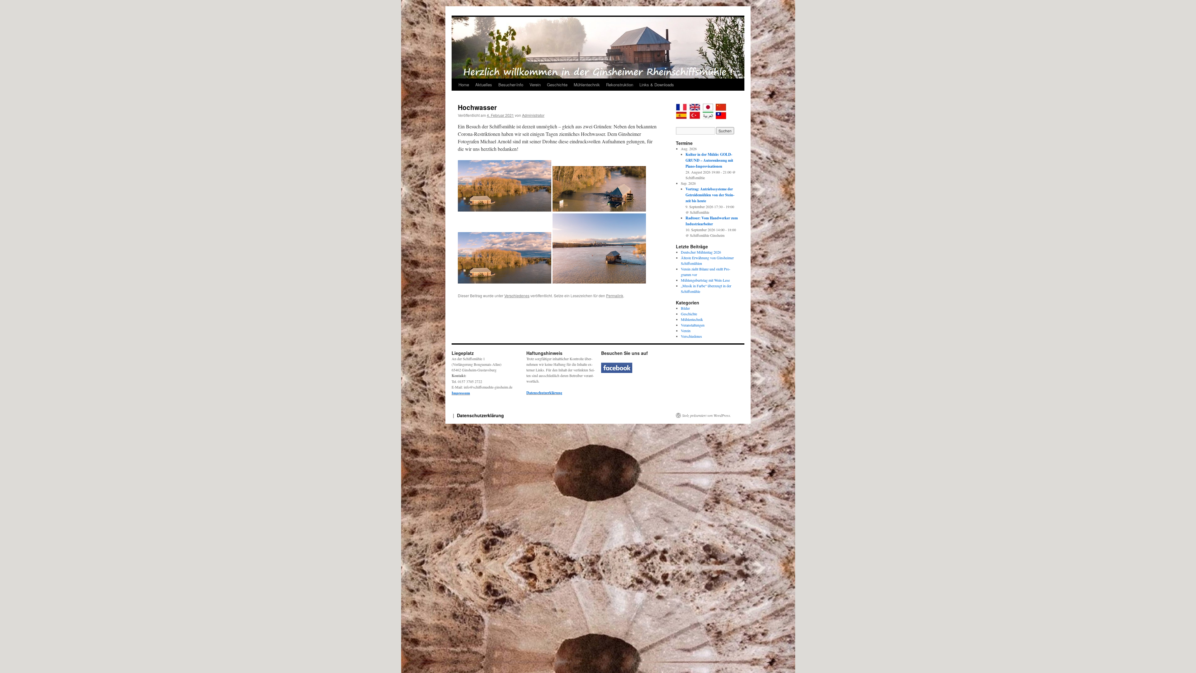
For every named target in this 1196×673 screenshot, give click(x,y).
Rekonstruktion (619, 85)
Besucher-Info (510, 85)
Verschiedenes (516, 295)
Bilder (685, 308)
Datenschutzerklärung (544, 392)
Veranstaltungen (693, 324)
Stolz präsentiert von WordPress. (706, 415)
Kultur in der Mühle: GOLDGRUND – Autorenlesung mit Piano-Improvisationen (709, 160)
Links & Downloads (656, 85)
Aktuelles (483, 85)
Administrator (533, 115)
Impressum (461, 393)
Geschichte (557, 85)
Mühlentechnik (587, 85)
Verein (535, 85)
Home (463, 85)
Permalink (614, 295)
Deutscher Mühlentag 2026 (701, 252)
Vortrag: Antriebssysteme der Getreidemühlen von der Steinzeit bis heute (710, 194)
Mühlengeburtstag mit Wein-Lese (705, 280)
